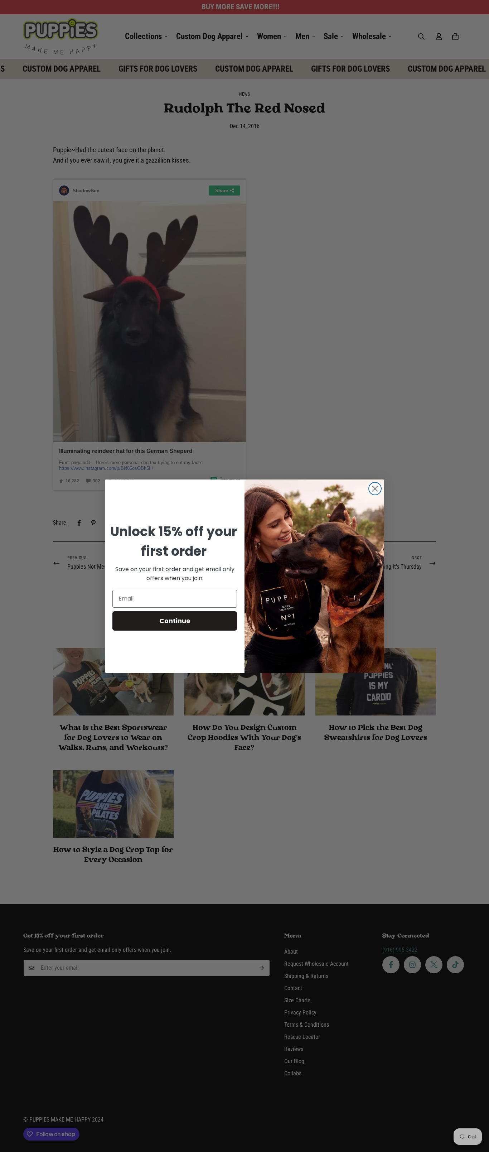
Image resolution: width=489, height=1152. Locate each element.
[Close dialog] (375, 488)
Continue (174, 620)
